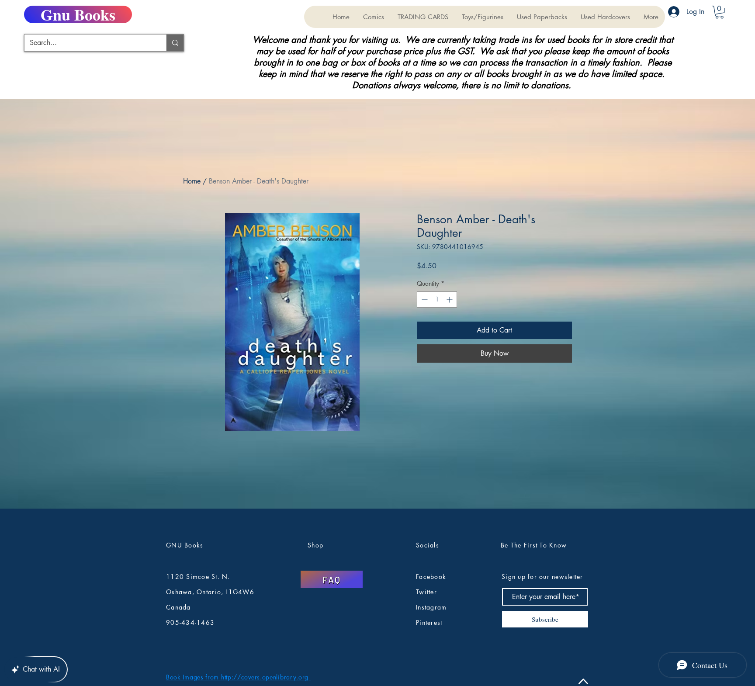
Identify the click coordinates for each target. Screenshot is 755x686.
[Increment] (450, 299)
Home (192, 181)
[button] (423, 17)
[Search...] (175, 43)
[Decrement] (423, 299)
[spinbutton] (437, 299)
